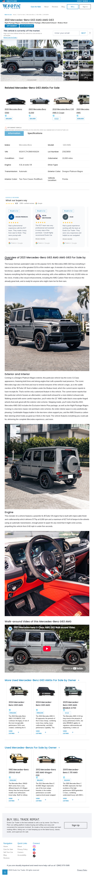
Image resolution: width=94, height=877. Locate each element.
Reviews (55, 7)
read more (13, 239)
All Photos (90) (86, 76)
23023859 (46, 14)
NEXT (83, 33)
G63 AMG (38, 14)
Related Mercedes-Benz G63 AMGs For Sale (32, 88)
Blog (63, 7)
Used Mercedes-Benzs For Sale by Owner (31, 747)
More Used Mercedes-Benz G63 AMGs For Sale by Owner (40, 680)
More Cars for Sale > (10, 38)
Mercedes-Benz (30, 14)
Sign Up (76, 825)
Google (20, 243)
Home (14, 14)
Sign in (85, 7)
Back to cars (8, 14)
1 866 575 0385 (11, 1)
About (46, 7)
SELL (73, 7)
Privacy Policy (82, 870)
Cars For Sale (21, 14)
